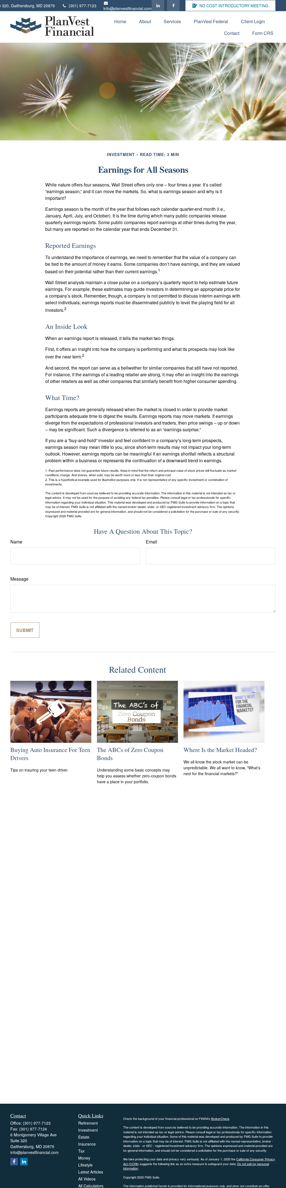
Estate (83, 1137)
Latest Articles (90, 1172)
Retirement (88, 1123)
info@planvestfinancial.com (127, 8)
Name (16, 541)
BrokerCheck (220, 1118)
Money (84, 1158)
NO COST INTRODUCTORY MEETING (233, 5)
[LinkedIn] (158, 5)
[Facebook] (173, 5)
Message (19, 579)
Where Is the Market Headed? (220, 750)
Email (151, 541)
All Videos (87, 1179)
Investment (88, 1130)
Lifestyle (85, 1165)
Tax (81, 1151)
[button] (120, 21)
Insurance (87, 1144)
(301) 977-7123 (82, 5)
